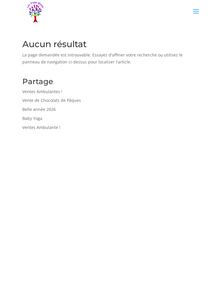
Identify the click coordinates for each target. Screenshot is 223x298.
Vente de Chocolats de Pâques (51, 100)
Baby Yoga (32, 118)
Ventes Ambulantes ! (42, 91)
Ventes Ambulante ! (41, 127)
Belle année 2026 (39, 109)
